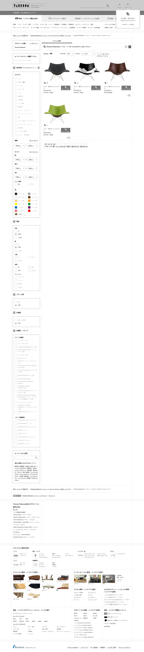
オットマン (42, 555)
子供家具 (64, 24)
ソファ (19, 24)
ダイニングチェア (56, 555)
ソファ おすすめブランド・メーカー (113, 595)
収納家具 (57, 24)
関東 (14, 619)
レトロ (29, 581)
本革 (19, 270)
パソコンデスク (121, 553)
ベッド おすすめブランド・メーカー (113, 597)
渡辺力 (28, 472)
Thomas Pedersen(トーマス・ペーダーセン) (34, 495)
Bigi (24, 472)
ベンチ (66, 553)
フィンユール (22, 478)
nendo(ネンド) (77, 618)
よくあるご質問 (111, 647)
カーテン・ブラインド (82, 24)
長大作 (75, 615)
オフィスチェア (69, 555)
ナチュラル (16, 599)
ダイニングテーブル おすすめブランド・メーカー (116, 599)
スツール (41, 553)
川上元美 (95, 615)
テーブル (35, 24)
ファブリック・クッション (60, 27)
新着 (14, 24)
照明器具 (71, 24)
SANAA (27, 466)
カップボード (91, 597)
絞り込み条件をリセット (30, 67)
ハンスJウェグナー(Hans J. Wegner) (83, 627)
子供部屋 (119, 575)
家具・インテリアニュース (114, 613)
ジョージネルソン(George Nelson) (82, 625)
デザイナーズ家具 (78, 592)
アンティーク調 (17, 581)
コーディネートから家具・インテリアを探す (88, 572)
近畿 (27, 619)
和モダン (29, 599)
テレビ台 (41, 563)
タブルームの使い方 (73, 647)
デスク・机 (43, 24)
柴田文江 (26, 476)
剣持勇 (28, 478)
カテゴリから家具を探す (21, 548)
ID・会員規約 (94, 647)
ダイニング (91, 583)
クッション (30, 633)
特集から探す (109, 27)
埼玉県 (27, 621)
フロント (19, 472)
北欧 (43, 581)
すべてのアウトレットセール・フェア (22, 613)
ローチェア (52, 495)
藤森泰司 (85, 618)
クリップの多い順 (60, 146)
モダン (29, 590)
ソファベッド (23, 555)
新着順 (68, 146)
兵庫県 (39, 621)
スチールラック (92, 592)
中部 (20, 619)
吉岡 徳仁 (29, 470)
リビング (76, 583)
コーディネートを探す (58, 18)
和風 (57, 590)
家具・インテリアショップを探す (89, 18)
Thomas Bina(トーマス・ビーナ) (22, 514)
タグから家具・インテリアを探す (85, 589)
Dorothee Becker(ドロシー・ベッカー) (23, 537)
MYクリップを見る (129, 24)
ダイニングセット (61, 626)
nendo (34, 468)
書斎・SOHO (120, 577)
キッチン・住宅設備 (94, 27)
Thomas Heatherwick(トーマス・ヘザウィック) (26, 517)
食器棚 (53, 564)
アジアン (15, 590)
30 (49, 144)
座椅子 (53, 553)
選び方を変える (33, 140)
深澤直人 (29, 468)
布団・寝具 (45, 629)
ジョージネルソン (24, 474)
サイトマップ (84, 647)
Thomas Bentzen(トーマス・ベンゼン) (23, 519)
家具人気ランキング (113, 617)
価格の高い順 (83, 146)
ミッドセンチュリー (61, 581)
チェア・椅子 (27, 24)
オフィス (119, 581)
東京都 (15, 621)
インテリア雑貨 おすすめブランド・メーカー (115, 604)
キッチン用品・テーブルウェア (40, 27)
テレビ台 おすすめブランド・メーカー (114, 602)
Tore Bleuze (16, 532)
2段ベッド (22, 564)
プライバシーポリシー (124, 647)
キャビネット (42, 566)
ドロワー (90, 595)
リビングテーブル (88, 557)
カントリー (44, 590)
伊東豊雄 (21, 466)
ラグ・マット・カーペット (21, 27)
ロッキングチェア (56, 557)
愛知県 (45, 621)
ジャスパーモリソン (20, 470)
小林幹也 (76, 620)
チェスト (41, 564)
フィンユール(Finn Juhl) (80, 634)
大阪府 (33, 621)
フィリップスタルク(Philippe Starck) (83, 630)
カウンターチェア (43, 557)
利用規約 (102, 647)
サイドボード (77, 597)
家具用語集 (107, 626)
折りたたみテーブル (102, 555)
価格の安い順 (75, 146)
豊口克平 (15, 509)
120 (54, 144)
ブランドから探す (110, 24)
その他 (20, 214)
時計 (92, 24)
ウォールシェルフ (92, 599)
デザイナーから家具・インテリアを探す (87, 610)
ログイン (119, 7)
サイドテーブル (101, 553)
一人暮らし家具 (78, 595)
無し (19, 184)
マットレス (22, 563)
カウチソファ (23, 553)
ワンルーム (119, 579)
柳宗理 (16, 466)
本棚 (53, 563)
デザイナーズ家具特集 (110, 623)
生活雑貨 (72, 27)
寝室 (103, 583)
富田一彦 (32, 466)
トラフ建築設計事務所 (19, 512)
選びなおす (35, 43)
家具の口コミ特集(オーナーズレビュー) (117, 620)
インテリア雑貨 (81, 27)
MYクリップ (128, 7)
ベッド (50, 24)
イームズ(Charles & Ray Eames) (82, 622)
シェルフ (54, 566)
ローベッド (77, 599)
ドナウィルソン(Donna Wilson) (21, 534)
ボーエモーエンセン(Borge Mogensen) (84, 637)
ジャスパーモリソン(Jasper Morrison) (83, 632)
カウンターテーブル (89, 555)
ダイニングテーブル (89, 553)
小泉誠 (21, 476)
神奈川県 (21, 621)
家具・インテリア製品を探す (28, 18)
